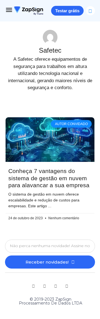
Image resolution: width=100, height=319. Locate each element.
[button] (90, 10)
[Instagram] (67, 286)
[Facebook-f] (55, 286)
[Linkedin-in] (44, 286)
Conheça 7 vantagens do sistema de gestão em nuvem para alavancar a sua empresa (48, 178)
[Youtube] (33, 286)
